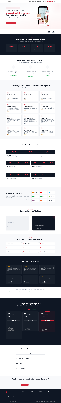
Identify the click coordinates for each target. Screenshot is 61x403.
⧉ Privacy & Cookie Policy (51, 396)
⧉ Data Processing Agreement (50, 395)
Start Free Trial (50, 1)
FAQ (45, 1)
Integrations (39, 1)
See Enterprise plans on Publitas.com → (46, 340)
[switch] (29, 309)
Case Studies (34, 1)
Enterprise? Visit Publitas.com (34, 384)
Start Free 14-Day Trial (10, 23)
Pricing (43, 1)
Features (30, 1)
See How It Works (21, 23)
